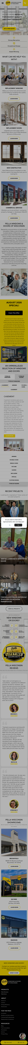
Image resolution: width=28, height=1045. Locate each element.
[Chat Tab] (14, 522)
